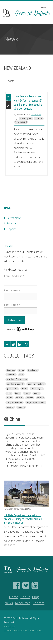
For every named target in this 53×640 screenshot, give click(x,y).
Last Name (12, 305)
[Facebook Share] (7, 344)
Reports (11, 229)
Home (13, 597)
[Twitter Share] (13, 344)
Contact (38, 603)
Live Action (36, 114)
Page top (10, 626)
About (25, 597)
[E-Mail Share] (26, 344)
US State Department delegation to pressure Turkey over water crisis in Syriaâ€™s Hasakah (23, 519)
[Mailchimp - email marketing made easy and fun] (20, 329)
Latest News (14, 218)
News (7, 208)
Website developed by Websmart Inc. (23, 630)
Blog (35, 597)
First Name (12, 290)
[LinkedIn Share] (20, 344)
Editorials (12, 223)
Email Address (14, 276)
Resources (22, 603)
